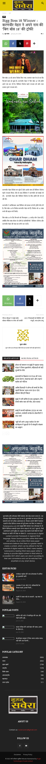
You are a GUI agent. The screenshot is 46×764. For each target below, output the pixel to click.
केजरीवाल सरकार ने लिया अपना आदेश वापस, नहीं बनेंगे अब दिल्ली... (29, 640)
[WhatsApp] (5, 43)
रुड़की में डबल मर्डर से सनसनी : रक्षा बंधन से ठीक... (29, 598)
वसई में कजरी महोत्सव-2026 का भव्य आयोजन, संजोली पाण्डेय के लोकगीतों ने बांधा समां (28, 413)
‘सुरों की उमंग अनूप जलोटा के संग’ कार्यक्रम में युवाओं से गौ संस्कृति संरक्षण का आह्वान (29, 424)
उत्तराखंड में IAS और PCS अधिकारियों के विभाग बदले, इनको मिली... (28, 587)
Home (4, 13)
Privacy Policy (27, 755)
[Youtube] (26, 745)
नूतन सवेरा (6, 34)
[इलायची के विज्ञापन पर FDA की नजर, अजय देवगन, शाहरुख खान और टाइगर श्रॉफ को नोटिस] (8, 379)
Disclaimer (17, 755)
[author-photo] (23, 341)
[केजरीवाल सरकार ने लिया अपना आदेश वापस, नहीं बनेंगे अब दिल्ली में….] (8, 640)
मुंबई (10, 13)
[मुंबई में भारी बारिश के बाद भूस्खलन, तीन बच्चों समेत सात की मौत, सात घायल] (8, 402)
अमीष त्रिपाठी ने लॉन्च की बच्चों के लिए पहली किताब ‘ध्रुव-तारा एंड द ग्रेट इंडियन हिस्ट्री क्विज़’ (28, 390)
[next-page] (7, 433)
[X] (20, 43)
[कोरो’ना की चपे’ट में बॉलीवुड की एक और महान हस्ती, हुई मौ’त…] (8, 618)
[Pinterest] (27, 43)
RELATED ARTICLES (11, 358)
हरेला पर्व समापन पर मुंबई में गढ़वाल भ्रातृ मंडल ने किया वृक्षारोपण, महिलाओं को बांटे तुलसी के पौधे (29, 367)
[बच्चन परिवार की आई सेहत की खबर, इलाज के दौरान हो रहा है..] (8, 629)
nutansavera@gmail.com (27, 730)
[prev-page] (3, 433)
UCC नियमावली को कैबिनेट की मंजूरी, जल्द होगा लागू (34, 319)
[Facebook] (13, 43)
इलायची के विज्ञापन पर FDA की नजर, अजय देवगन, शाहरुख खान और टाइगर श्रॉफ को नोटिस (28, 379)
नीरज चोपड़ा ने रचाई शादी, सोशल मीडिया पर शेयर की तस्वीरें (12, 319)
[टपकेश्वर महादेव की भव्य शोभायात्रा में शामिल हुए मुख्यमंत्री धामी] (8, 577)
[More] (34, 43)
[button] (4, 3)
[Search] (42, 3)
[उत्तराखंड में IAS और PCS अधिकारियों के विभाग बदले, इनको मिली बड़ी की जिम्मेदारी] (8, 587)
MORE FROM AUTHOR (29, 358)
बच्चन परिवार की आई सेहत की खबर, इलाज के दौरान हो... (29, 628)
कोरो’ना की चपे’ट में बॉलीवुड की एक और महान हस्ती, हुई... (28, 617)
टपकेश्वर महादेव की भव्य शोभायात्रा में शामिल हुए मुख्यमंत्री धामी (29, 575)
